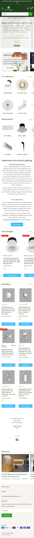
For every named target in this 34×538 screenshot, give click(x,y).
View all (30, 76)
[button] (3, 432)
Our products (17, 224)
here (18, 192)
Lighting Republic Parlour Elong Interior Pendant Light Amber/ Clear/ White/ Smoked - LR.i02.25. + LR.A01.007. (25, 392)
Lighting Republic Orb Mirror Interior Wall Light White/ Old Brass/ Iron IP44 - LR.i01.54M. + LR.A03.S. (25, 311)
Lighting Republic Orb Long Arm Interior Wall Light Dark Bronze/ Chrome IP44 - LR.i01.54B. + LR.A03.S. (8, 392)
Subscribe (7, 515)
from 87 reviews (16, 422)
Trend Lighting (7, 265)
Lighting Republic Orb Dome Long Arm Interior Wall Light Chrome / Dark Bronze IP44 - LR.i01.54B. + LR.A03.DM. (25, 352)
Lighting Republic (6, 316)
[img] (17, 421)
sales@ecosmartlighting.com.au (11, 219)
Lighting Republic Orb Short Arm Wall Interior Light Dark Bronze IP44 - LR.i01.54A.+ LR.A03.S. (8, 352)
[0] (31, 8)
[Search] (30, 14)
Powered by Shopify (6, 534)
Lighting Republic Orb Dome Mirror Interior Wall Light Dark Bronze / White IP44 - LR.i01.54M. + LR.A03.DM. (8, 311)
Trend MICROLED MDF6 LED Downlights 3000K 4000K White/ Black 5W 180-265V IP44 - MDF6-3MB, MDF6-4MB (12, 261)
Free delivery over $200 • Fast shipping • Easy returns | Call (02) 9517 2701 (17, 2)
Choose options (12, 275)
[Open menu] (2, 8)
